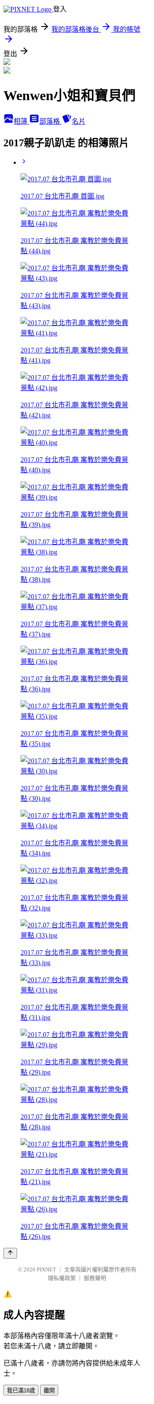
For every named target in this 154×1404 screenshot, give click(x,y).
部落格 (50, 121)
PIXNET (46, 1269)
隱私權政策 (62, 1278)
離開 (49, 1390)
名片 (79, 121)
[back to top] (10, 1253)
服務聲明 (95, 1278)
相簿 (21, 121)
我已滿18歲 (21, 1390)
